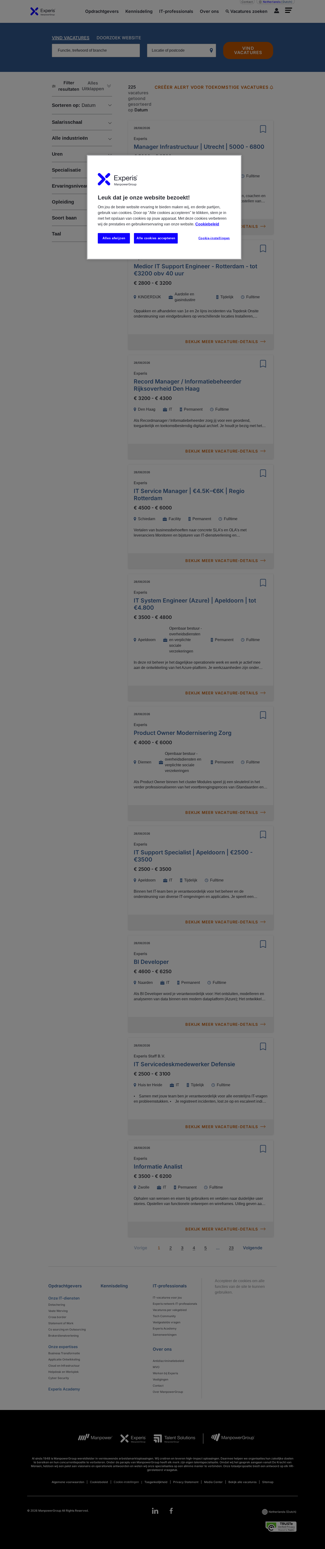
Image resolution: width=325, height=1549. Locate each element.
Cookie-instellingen (214, 238)
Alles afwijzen (114, 238)
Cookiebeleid (207, 224)
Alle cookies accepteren (156, 238)
